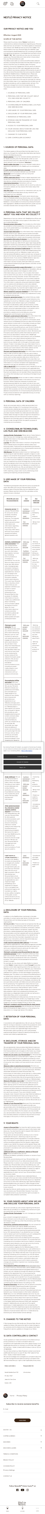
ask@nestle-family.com (11, 1136)
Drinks (7, 1511)
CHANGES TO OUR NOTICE (17, 134)
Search (40, 4)
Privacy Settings (9, 1470)
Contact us (7, 1476)
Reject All (23, 767)
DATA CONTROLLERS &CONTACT (19, 137)
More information (26, 750)
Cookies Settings (22, 756)
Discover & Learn (9, 1448)
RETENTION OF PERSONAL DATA (19, 117)
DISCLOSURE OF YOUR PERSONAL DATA (22, 113)
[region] (22, 757)
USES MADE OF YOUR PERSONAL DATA (22, 110)
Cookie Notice (35, 435)
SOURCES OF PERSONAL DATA (19, 93)
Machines (22, 1511)
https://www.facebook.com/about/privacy (16, 997)
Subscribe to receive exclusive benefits (22, 1404)
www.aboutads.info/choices (14, 1295)
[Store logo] (22, 3)
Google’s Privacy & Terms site (26, 1002)
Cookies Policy (9, 1466)
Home (12, 1396)
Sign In (5, 3)
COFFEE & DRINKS (9, 1436)
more (37, 1511)
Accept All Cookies (22, 762)
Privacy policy (8, 1460)
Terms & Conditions (10, 1454)
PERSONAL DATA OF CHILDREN (19, 101)
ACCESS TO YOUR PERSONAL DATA (20, 125)
